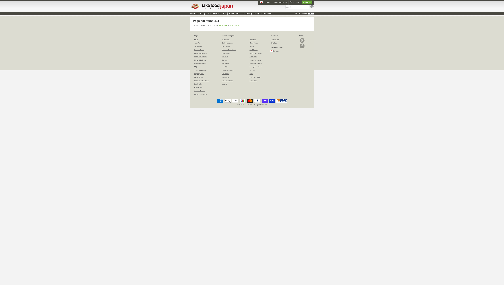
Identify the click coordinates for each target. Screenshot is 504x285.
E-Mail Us (274, 43)
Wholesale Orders (200, 63)
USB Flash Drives (255, 77)
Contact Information (200, 94)
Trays (251, 74)
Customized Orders (217, 13)
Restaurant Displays (200, 56)
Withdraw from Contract (201, 80)
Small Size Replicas (256, 63)
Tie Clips (252, 70)
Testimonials (235, 13)
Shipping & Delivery (200, 70)
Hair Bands (225, 63)
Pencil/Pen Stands (255, 60)
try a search (234, 25)
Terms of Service (199, 91)
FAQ (256, 13)
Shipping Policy (199, 74)
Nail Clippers (254, 50)
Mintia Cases (254, 43)
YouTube (302, 40)
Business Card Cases (229, 50)
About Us (197, 43)
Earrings (224, 60)
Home (196, 39)
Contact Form (275, 39)
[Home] (252, 6)
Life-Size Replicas (227, 80)
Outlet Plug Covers (256, 53)
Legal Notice (198, 84)
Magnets (224, 84)
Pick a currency (301, 13)
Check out (307, 2)
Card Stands (226, 53)
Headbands (225, 74)
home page (223, 25)
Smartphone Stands (256, 67)
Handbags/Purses (227, 70)
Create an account (280, 2)
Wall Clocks (253, 80)
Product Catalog (197, 13)
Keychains (225, 77)
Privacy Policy (198, 87)
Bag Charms (226, 46)
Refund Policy (198, 77)
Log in (268, 2)
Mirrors (252, 46)
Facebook (302, 46)
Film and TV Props (200, 60)
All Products (226, 39)
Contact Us (266, 13)
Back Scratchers (227, 43)
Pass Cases (253, 56)
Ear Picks (225, 56)
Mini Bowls (253, 39)
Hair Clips (225, 67)
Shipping (247, 13)
